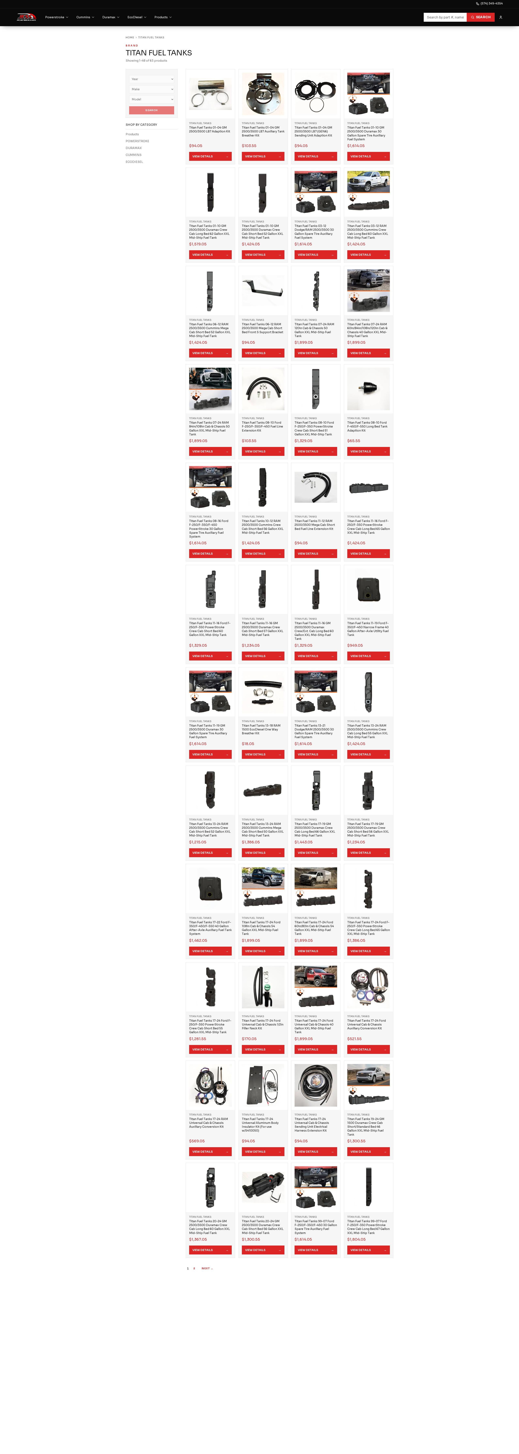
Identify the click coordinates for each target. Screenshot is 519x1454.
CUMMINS (134, 155)
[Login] (501, 17)
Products (132, 134)
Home (130, 37)
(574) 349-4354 (492, 3)
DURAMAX (134, 148)
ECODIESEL (134, 162)
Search (483, 17)
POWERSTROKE (137, 141)
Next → (207, 1268)
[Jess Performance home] (26, 17)
